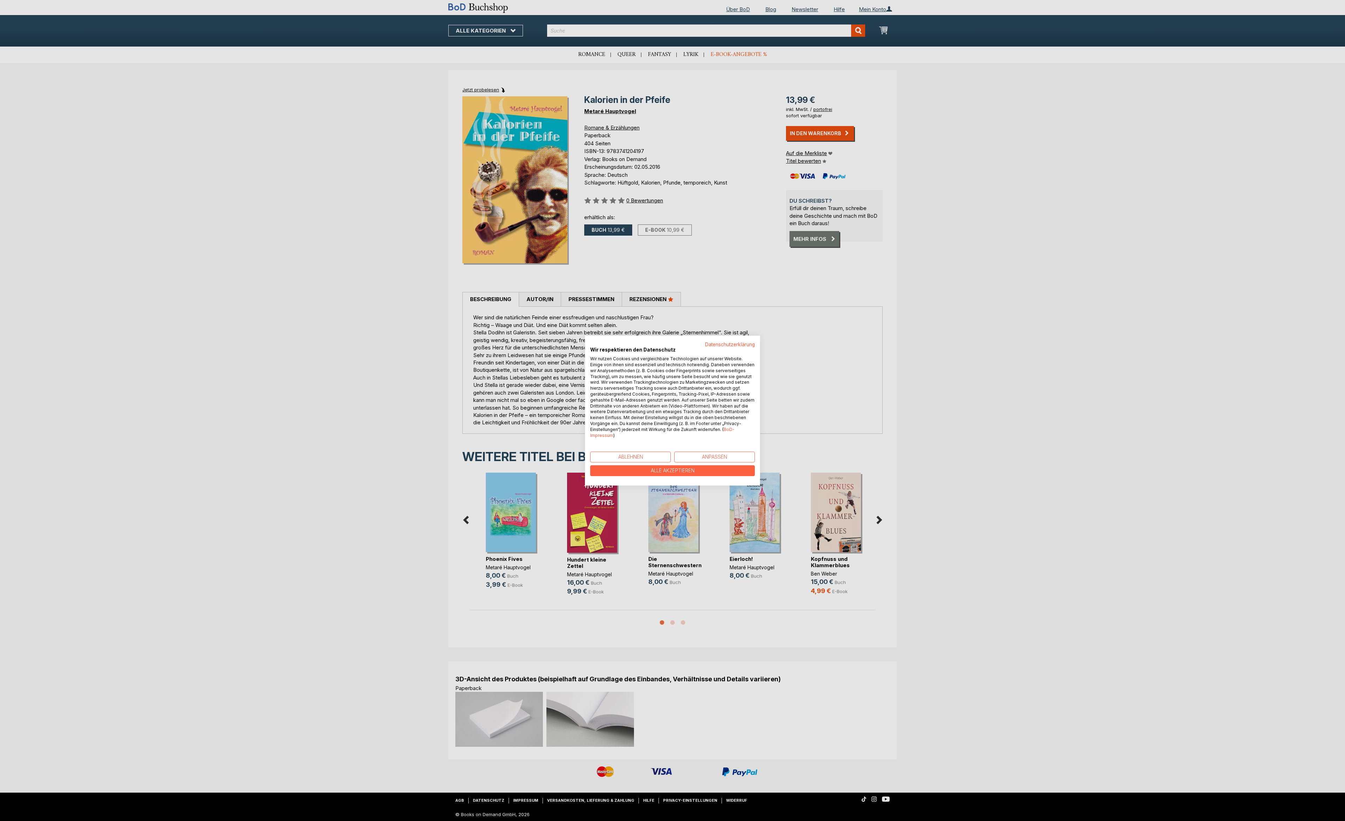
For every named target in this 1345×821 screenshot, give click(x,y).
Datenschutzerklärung (730, 344)
